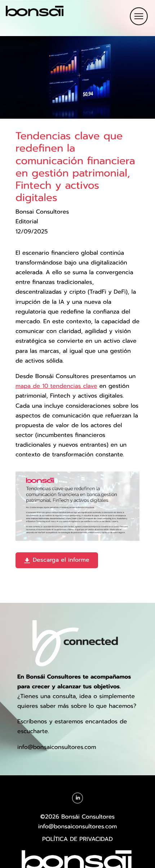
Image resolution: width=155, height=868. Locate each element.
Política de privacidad (77, 839)
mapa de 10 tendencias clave (56, 386)
